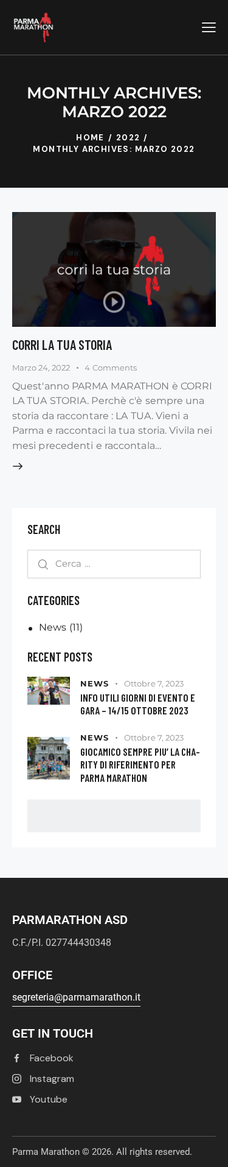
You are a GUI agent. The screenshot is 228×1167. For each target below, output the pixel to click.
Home (90, 137)
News (52, 627)
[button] (209, 27)
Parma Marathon (46, 1151)
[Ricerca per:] (114, 563)
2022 (128, 137)
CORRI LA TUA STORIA (62, 344)
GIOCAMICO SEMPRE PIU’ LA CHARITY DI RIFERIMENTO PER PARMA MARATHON (140, 764)
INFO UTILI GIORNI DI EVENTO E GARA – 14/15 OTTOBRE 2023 (137, 703)
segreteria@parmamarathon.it (76, 997)
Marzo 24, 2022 (41, 367)
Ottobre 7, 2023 (154, 683)
